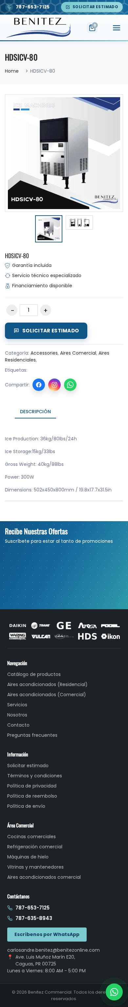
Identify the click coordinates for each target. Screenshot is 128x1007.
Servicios (17, 704)
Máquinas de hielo (28, 857)
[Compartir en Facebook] (38, 385)
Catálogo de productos (34, 674)
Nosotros (17, 715)
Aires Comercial (78, 353)
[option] (48, 229)
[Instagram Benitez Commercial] (54, 385)
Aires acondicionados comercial (44, 877)
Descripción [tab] (35, 411)
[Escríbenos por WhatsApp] (114, 991)
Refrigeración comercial (34, 846)
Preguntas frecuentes (32, 735)
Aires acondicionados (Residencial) (47, 684)
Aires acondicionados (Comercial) (46, 694)
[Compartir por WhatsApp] (70, 385)
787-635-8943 (33, 918)
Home (12, 71)
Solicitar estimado (95, 6)
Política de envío (26, 806)
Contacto (18, 725)
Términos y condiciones (34, 775)
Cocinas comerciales (31, 836)
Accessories (44, 353)
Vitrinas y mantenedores (35, 867)
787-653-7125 (32, 907)
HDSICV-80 (17, 255)
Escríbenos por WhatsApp (46, 934)
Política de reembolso (32, 796)
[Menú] (116, 28)
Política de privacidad (31, 786)
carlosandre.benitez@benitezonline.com (53, 950)
